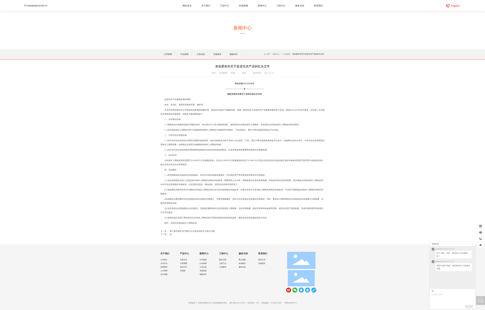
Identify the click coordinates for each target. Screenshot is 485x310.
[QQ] (301, 290)
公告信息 (201, 54)
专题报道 (217, 54)
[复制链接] (313, 290)
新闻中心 (276, 54)
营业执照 (250, 303)
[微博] (288, 290)
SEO (257, 303)
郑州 (280, 303)
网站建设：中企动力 (270, 303)
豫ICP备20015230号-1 (237, 303)
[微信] (294, 290)
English (455, 5)
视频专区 (234, 54)
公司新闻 (168, 54)
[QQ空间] (307, 290)
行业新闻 (184, 54)
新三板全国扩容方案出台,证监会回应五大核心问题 (192, 231)
